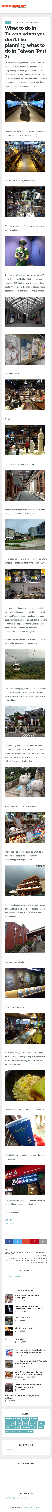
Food (19, 1423)
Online (16, 1427)
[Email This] (43, 1241)
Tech (41, 1427)
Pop (34, 1427)
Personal (26, 1427)
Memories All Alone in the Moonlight (27, 1296)
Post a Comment (15, 1277)
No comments (33, 22)
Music (41, 1423)
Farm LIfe (10, 1423)
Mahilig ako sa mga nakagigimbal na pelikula (23, 1396)
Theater (21, 1431)
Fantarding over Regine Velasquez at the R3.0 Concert (29, 1307)
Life (8, 22)
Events (34, 1419)
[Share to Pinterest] (34, 1241)
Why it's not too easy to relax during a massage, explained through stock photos (29, 1374)
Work (30, 1431)
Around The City (13, 1419)
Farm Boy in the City (34, 1507)
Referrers (19, 1339)
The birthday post (24, 1328)
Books (25, 1419)
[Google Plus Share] (26, 1241)
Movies (33, 1423)
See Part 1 (9, 1220)
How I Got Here (22, 1317)
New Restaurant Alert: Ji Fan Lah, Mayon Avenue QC (31, 1362)
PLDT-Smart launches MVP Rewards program (28, 1385)
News (8, 1427)
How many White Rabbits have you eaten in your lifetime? (30, 1351)
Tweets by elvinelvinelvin (16, 1498)
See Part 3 (9, 1224)
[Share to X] (17, 1241)
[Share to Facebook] (9, 1241)
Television (10, 1431)
